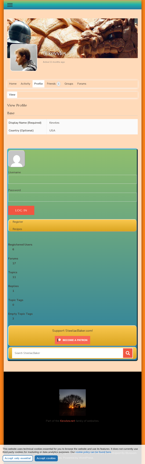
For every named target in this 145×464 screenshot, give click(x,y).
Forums (81, 83)
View (12, 94)
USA (52, 130)
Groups (69, 83)
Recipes (17, 229)
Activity (25, 83)
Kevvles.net (67, 421)
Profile (38, 83)
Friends (53, 83)
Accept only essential (18, 458)
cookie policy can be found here (93, 452)
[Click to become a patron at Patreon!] (72, 337)
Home (13, 83)
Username (14, 172)
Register (18, 222)
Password (14, 190)
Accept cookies (46, 458)
